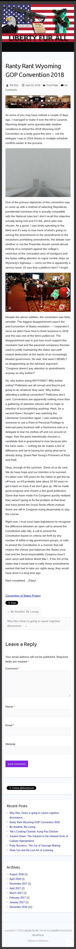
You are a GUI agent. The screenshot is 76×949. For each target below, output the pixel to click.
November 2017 (18, 883)
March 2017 (16, 892)
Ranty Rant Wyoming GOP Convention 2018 (35, 822)
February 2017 (18, 897)
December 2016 (18, 906)
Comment (12, 668)
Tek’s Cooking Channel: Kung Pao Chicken (34, 831)
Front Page (52, 85)
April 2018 (15, 879)
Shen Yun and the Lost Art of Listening (31, 850)
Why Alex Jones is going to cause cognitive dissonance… (33, 623)
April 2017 (15, 888)
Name (10, 706)
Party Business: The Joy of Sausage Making (35, 845)
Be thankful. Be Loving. (23, 611)
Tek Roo (14, 85)
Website (10, 744)
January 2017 (17, 902)
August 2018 (17, 874)
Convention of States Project (23, 595)
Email (9, 725)
